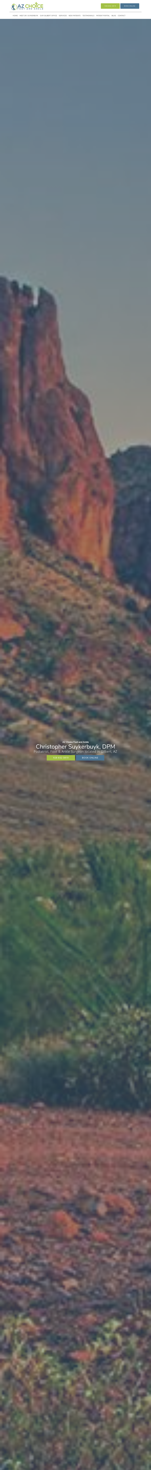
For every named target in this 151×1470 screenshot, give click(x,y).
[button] (129, 6)
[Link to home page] (23, 6)
